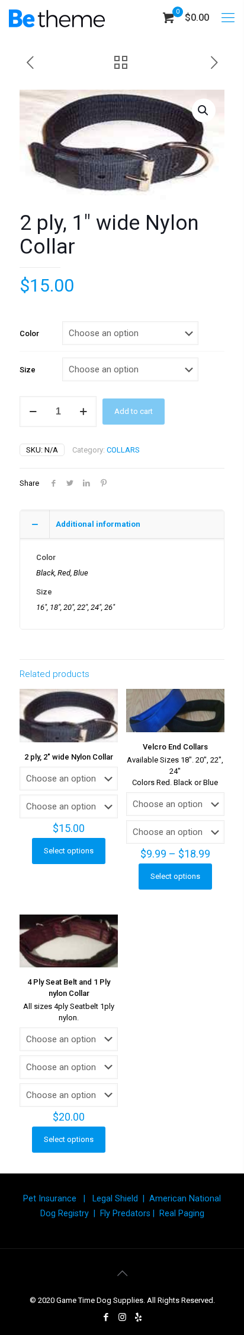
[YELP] (138, 1317)
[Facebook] (106, 1317)
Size (28, 369)
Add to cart (133, 411)
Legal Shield (115, 1198)
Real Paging (181, 1213)
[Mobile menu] (228, 18)
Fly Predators (125, 1213)
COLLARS (123, 449)
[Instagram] (122, 1317)
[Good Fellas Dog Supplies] (57, 18)
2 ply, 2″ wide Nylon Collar (68, 756)
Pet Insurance (49, 1198)
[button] (204, 110)
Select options (69, 850)
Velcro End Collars (175, 746)
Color (29, 333)
